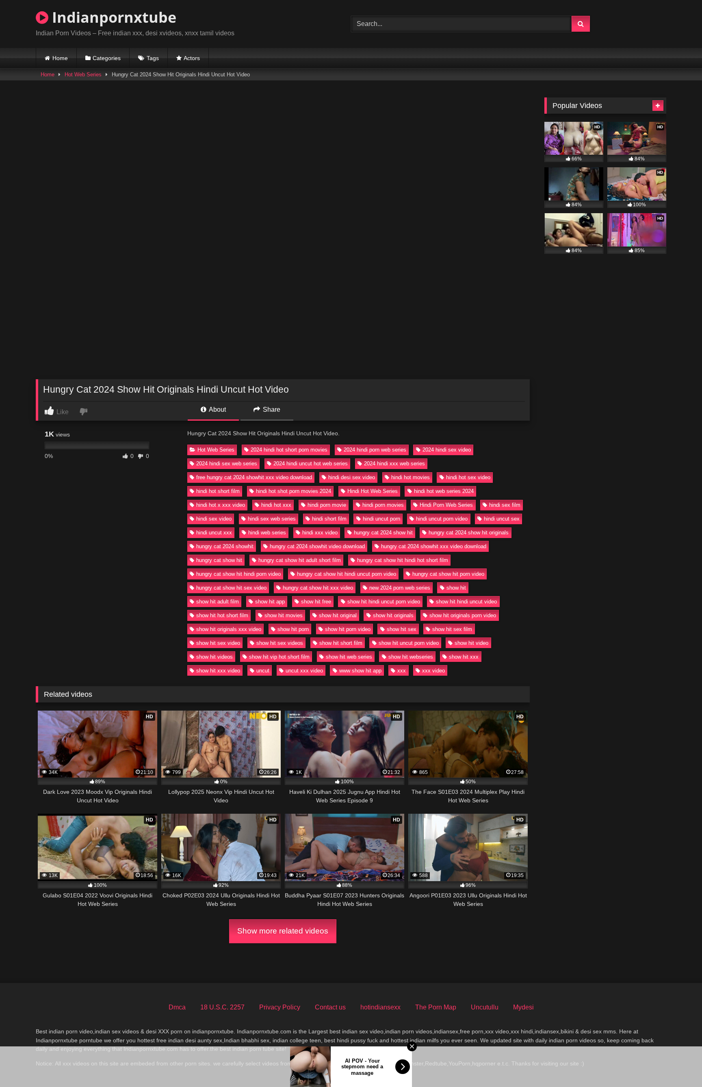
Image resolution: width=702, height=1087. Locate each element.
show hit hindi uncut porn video (383, 602)
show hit (456, 588)
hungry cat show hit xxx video (318, 588)
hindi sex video (214, 519)
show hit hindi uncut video (466, 602)
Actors (192, 58)
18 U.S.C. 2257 (222, 1007)
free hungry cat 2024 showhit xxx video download (254, 477)
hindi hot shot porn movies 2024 (293, 491)
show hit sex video (218, 643)
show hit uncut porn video (409, 643)
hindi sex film (504, 505)
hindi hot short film (218, 491)
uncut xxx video (304, 671)
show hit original (338, 615)
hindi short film (329, 519)
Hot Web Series (83, 74)
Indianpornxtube (112, 17)
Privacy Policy (279, 1007)
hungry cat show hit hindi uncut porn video (346, 574)
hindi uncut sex (502, 519)
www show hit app (360, 671)
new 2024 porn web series (399, 588)
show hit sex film (452, 629)
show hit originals (393, 615)
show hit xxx (464, 657)
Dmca (177, 1007)
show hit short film (340, 643)
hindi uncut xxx (214, 532)
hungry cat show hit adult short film (299, 560)
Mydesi (523, 1007)
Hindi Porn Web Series (446, 505)
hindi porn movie (327, 505)
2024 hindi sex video (446, 450)
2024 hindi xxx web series (394, 463)
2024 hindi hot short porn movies (289, 450)
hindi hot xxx (276, 505)
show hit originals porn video (462, 615)
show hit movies (283, 615)
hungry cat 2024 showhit (225, 546)
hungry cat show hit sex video (231, 588)
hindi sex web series (272, 519)
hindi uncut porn (381, 519)
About (217, 409)
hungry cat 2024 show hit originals (469, 532)
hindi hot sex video (468, 477)
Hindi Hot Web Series (372, 491)
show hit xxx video (218, 671)
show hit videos (214, 657)
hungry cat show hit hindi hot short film (402, 560)
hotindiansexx (380, 1007)
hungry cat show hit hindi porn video (238, 574)
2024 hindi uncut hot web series (310, 463)
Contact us (330, 1007)
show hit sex (401, 629)
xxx (401, 671)
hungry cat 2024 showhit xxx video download (433, 546)
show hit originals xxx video (228, 629)
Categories (107, 58)
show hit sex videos (279, 643)
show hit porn (293, 629)
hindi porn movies (383, 505)
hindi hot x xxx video (220, 505)
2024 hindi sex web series (226, 463)
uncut (262, 671)
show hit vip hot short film (279, 657)
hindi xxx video (320, 532)
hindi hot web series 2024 (444, 491)
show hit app (270, 602)
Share (270, 409)
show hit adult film (217, 602)
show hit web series (349, 657)
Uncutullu (484, 1007)
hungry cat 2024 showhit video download (317, 546)
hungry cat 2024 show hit (383, 532)
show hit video (471, 643)
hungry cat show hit (219, 560)
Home (60, 58)
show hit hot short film (222, 615)
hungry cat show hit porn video (448, 574)
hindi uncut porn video (442, 519)
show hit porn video (347, 629)
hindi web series (267, 532)
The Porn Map (435, 1007)
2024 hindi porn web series (375, 450)
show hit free (316, 602)
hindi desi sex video (351, 477)
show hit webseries (410, 657)
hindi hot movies (410, 477)
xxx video (433, 671)
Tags (153, 58)
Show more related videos (282, 931)
